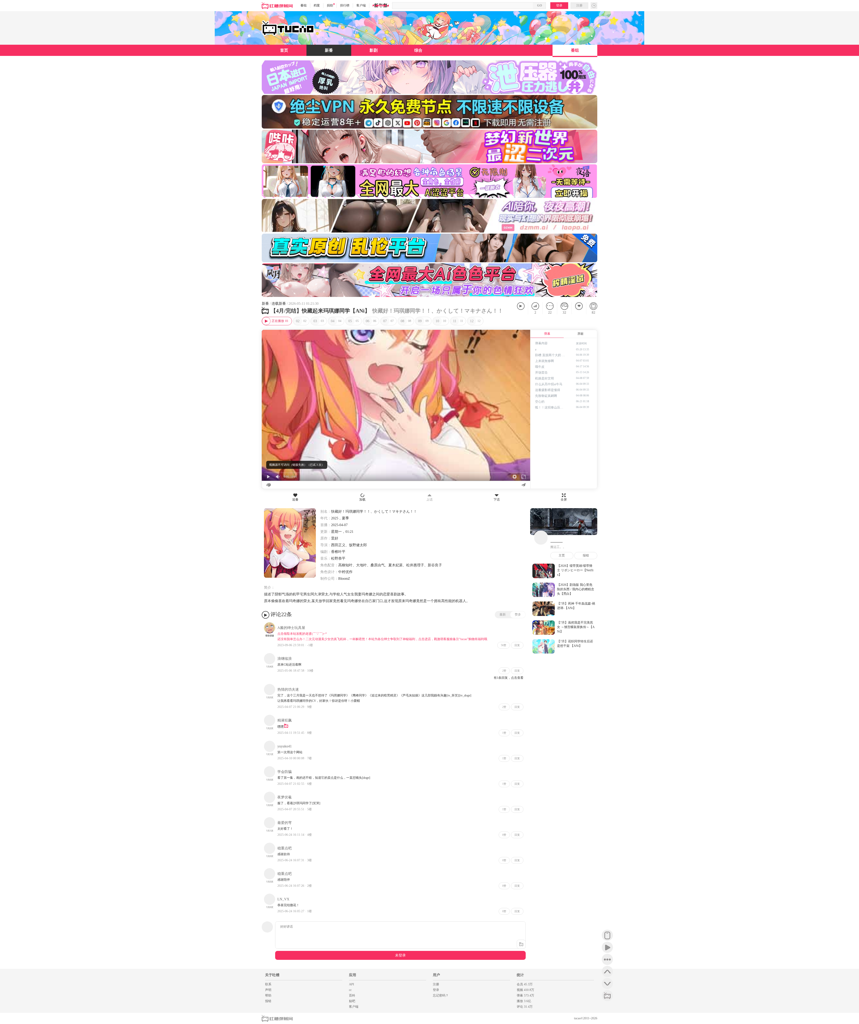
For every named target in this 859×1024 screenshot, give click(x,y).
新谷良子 (435, 565)
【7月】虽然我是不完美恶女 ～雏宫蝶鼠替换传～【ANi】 (576, 627)
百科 (352, 995)
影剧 (374, 50)
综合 (418, 50)
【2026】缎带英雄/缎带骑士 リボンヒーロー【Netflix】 (575, 570)
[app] (607, 935)
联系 (268, 984)
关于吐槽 (272, 975)
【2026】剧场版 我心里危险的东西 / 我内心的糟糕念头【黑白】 (575, 589)
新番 (329, 50)
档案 (317, 5)
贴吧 (352, 1001)
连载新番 (279, 303)
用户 (436, 975)
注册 (579, 5)
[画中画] (524, 336)
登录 (559, 5)
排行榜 (344, 5)
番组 (303, 5)
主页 (562, 555)
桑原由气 (377, 565)
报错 (586, 555)
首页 (284, 50)
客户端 (361, 5)
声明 (268, 990)
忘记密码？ (441, 995)
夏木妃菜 (395, 565)
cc (350, 990)
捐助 (330, 5)
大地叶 (361, 565)
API (351, 984)
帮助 (268, 995)
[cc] (607, 995)
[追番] (579, 308)
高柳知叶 (345, 565)
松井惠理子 (415, 565)
